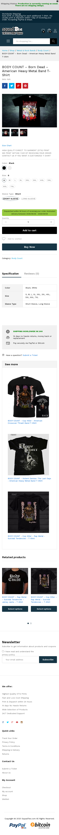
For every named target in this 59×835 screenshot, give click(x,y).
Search (53, 41)
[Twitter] (7, 722)
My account (7, 791)
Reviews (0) (31, 273)
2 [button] (31, 623)
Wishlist (5, 799)
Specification (10, 273)
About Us (6, 773)
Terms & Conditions (11, 746)
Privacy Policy (8, 742)
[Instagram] (21, 722)
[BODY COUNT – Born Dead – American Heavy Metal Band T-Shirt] (5, 86)
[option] (15, 592)
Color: (8, 163)
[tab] (11, 274)
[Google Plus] (12, 722)
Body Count (17, 258)
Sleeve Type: (11, 194)
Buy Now (29, 246)
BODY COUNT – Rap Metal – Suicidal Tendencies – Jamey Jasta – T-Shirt (14, 599)
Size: (5, 175)
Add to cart (29, 230)
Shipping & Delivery (11, 750)
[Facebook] (3, 722)
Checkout (6, 787)
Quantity (5, 218)
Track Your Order (9, 738)
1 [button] (28, 623)
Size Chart (7, 145)
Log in (55, 32)
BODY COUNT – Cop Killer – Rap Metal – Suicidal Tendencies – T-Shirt (44, 599)
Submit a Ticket (30, 355)
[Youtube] (17, 722)
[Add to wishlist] (18, 592)
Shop (4, 795)
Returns (5, 754)
